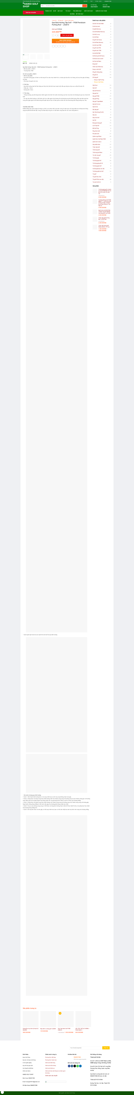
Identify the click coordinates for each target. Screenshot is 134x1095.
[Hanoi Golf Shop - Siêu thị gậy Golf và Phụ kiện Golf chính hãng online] (30, 6)
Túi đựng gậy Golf (97, 160)
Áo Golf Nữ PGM (96, 53)
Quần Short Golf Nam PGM (99, 139)
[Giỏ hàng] (110, 14)
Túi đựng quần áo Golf (98, 171)
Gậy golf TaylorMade (98, 101)
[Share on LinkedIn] (64, 46)
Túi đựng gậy (96, 158)
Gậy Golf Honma (96, 90)
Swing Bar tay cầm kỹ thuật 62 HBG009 (30, 1029)
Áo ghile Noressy (97, 29)
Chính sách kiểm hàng (50, 1062)
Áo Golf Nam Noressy (98, 42)
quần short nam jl (97, 141)
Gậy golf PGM (96, 96)
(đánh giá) (54, 29)
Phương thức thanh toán (51, 1060)
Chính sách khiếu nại (50, 1068)
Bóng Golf (95, 64)
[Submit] (84, 5)
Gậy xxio (95, 114)
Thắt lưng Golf (96, 149)
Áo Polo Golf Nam (97, 61)
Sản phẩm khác (96, 144)
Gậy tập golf (96, 109)
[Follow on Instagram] (42, 1)
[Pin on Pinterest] (61, 46)
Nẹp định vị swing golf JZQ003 (48, 1028)
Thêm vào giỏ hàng (67, 35)
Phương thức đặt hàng (50, 1057)
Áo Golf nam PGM (97, 45)
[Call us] (77, 1066)
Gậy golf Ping (96, 98)
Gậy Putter (95, 106)
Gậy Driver (95, 85)
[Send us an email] (45, 1)
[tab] (25, 63)
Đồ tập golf (79, 14)
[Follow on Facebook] (41, 1)
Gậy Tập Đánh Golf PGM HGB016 (64, 1029)
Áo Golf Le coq (96, 34)
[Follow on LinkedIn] (80, 1066)
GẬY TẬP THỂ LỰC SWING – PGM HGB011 (82, 1029)
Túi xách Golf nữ (97, 182)
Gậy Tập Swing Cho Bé (98, 112)
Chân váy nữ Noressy (98, 66)
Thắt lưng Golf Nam (97, 152)
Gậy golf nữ (95, 93)
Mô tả (25, 63)
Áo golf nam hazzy (97, 39)
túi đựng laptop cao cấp (98, 168)
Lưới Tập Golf (96, 125)
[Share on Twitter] (56, 46)
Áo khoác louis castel (98, 58)
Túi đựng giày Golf (97, 166)
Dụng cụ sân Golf (97, 69)
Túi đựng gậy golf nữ (98, 163)
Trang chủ (48, 11)
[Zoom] (24, 51)
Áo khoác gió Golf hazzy (98, 55)
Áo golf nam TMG (97, 50)
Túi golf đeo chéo (97, 176)
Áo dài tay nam (96, 26)
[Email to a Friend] (59, 46)
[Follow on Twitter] (44, 1)
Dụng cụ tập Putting (99, 79)
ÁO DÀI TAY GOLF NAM (98, 23)
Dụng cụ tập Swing (98, 82)
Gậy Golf (60, 11)
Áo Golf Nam (96, 37)
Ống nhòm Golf (96, 131)
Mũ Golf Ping (96, 128)
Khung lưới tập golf (97, 123)
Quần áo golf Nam (101, 11)
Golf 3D (94, 120)
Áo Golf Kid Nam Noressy (99, 31)
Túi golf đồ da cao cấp (98, 179)
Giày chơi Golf (88, 11)
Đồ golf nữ (95, 74)
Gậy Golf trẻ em (96, 104)
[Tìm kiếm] (110, 10)
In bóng (72, 14)
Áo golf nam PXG (97, 47)
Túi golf (68, 11)
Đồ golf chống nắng (97, 72)
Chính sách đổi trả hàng (50, 1065)
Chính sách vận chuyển (51, 1075)
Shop (54, 11)
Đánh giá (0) (33, 63)
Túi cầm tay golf (97, 155)
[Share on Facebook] (53, 46)
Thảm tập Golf (96, 147)
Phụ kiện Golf (77, 11)
